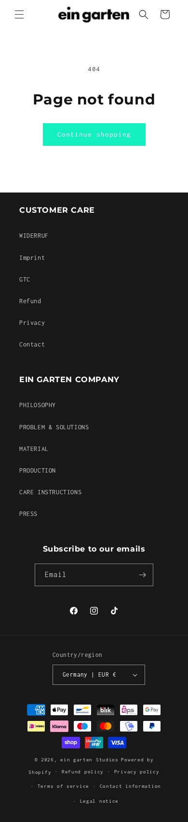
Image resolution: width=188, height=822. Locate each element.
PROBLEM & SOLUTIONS (54, 427)
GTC (24, 279)
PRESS (28, 513)
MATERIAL (34, 448)
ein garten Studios (89, 759)
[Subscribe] (142, 575)
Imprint (32, 257)
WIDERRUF (34, 235)
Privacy (32, 322)
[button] (19, 14)
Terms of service (63, 786)
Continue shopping (94, 134)
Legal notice (99, 801)
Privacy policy (137, 771)
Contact (32, 344)
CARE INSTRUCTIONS (50, 492)
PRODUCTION (37, 470)
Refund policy (83, 771)
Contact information (130, 786)
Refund (30, 301)
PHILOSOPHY (37, 405)
